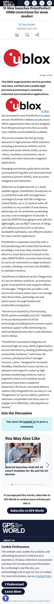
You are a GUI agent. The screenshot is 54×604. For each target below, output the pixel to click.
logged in (29, 422)
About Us (9, 540)
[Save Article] (17, 35)
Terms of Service (27, 600)
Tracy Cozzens (28, 24)
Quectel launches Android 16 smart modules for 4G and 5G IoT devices (26, 470)
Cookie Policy (43, 576)
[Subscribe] (26, 3)
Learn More (13, 592)
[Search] (34, 3)
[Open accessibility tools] (6, 598)
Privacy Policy (10, 600)
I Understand (14, 584)
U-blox (45, 111)
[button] (47, 465)
